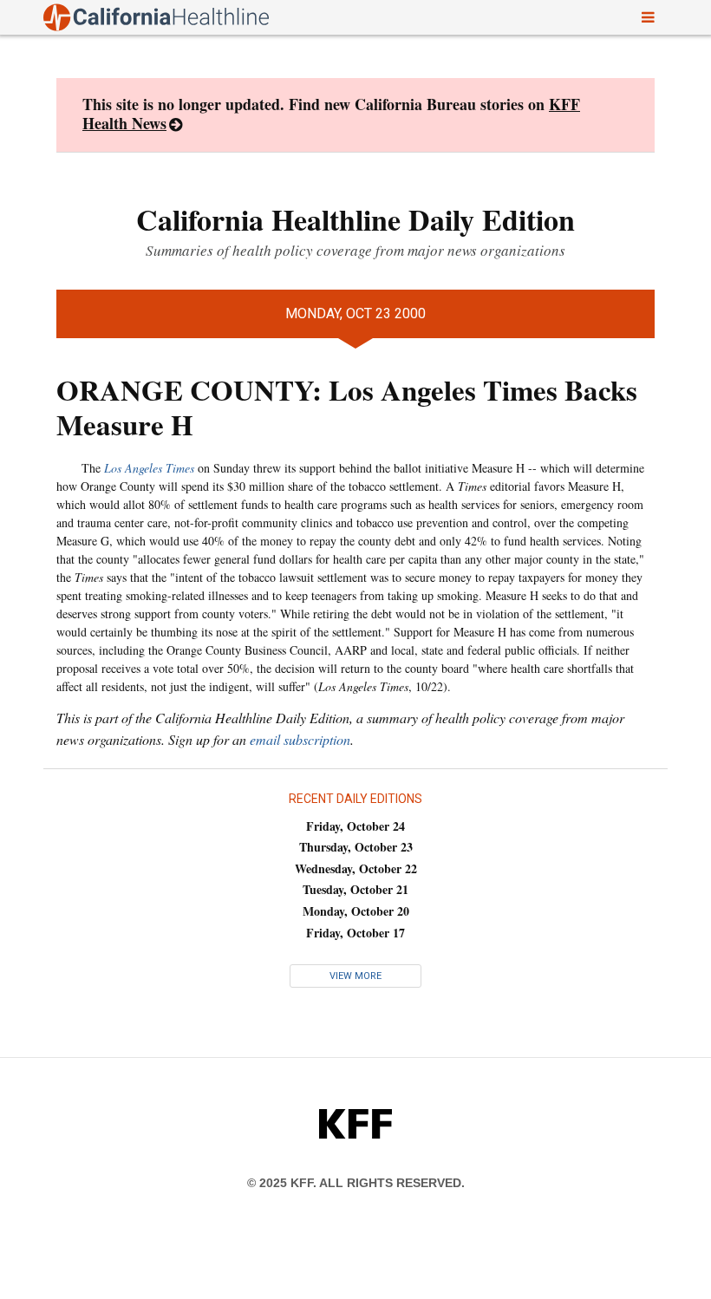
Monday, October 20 (356, 911)
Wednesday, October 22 (356, 868)
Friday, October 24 (355, 826)
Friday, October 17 (355, 933)
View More (355, 976)
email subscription (300, 739)
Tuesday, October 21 (355, 889)
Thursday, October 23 (356, 847)
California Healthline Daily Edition (355, 219)
